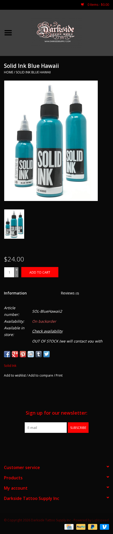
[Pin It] (23, 354)
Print (59, 375)
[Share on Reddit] (31, 354)
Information (15, 293)
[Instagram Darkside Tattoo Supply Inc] (66, 443)
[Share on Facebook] (7, 354)
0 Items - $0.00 (98, 4)
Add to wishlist (15, 375)
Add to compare (41, 375)
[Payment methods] (68, 526)
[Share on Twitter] (46, 354)
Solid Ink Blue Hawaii (33, 72)
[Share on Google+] (15, 354)
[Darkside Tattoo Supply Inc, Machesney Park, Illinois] (65, 32)
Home (8, 72)
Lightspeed (100, 520)
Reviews (70, 293)
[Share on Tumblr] (38, 354)
